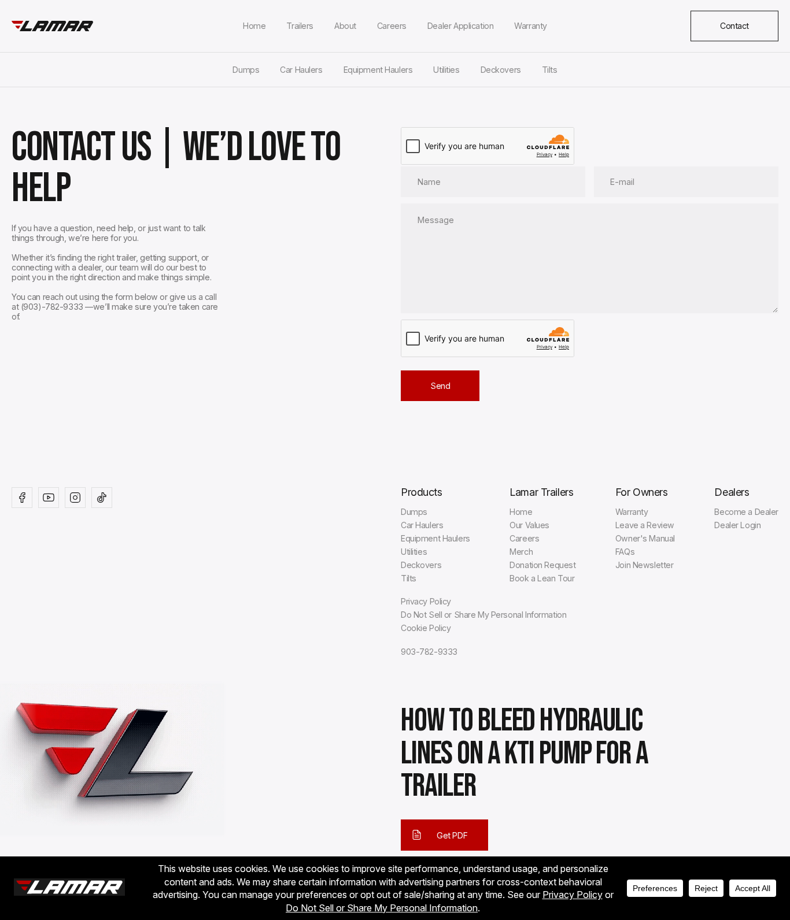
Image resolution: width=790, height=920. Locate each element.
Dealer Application (460, 26)
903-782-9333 (429, 651)
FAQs (624, 552)
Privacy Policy (426, 601)
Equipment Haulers (378, 70)
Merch (521, 552)
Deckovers (501, 70)
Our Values (529, 525)
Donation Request (542, 565)
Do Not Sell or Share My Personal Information (483, 614)
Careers (392, 26)
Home (254, 26)
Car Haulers (301, 70)
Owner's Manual (645, 538)
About (345, 26)
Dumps (245, 70)
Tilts (550, 70)
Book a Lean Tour (542, 578)
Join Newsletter (644, 565)
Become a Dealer (746, 512)
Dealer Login (737, 525)
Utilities (446, 70)
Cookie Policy (426, 628)
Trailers (299, 26)
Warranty (530, 26)
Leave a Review (644, 525)
